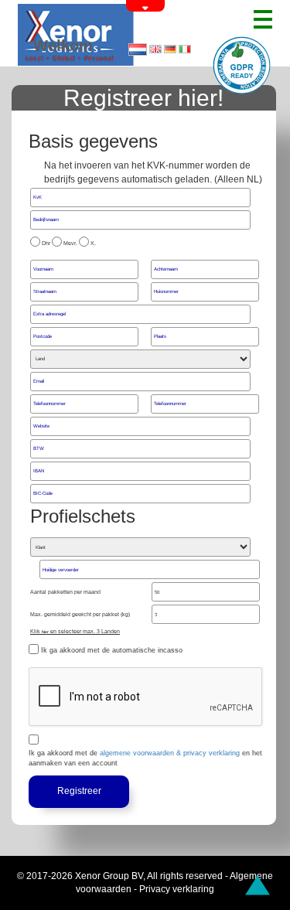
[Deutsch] (170, 49)
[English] (155, 49)
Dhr (46, 243)
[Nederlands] (137, 49)
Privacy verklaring (176, 889)
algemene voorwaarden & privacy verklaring (170, 753)
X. (93, 243)
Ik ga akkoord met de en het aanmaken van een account (145, 758)
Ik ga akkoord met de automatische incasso (112, 650)
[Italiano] (185, 49)
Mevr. (70, 243)
